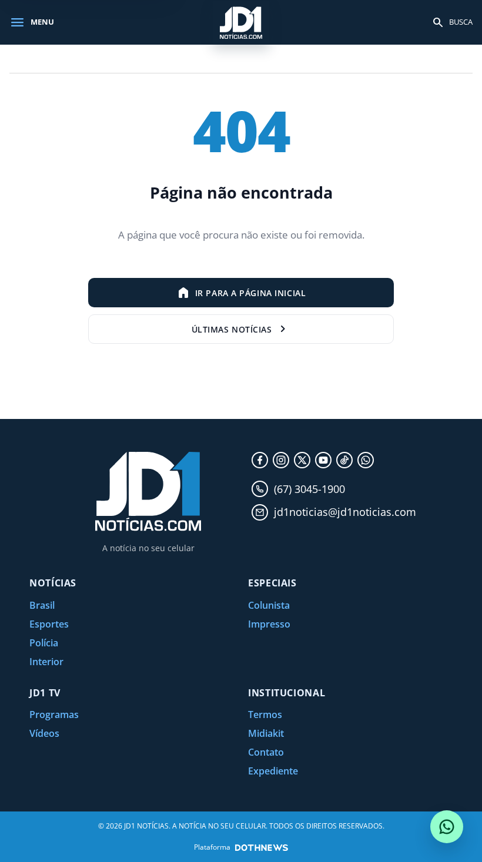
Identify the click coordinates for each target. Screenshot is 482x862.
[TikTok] (344, 460)
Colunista (269, 605)
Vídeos (44, 733)
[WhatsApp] (365, 460)
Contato (266, 752)
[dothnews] (261, 847)
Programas (54, 714)
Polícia (43, 642)
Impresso (269, 624)
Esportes (49, 624)
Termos (265, 714)
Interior (46, 661)
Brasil (42, 605)
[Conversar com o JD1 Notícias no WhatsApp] (446, 826)
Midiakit (266, 733)
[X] (302, 460)
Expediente (273, 770)
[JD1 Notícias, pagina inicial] (241, 22)
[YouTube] (323, 460)
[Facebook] (260, 460)
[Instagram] (281, 460)
